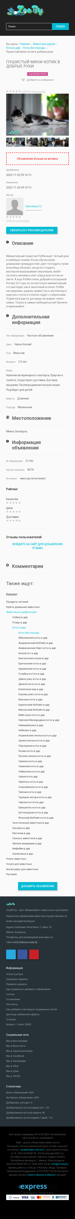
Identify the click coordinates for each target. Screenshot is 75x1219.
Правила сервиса (16, 984)
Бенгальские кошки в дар (33, 658)
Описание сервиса (17, 979)
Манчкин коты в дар (30, 699)
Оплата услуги (14, 974)
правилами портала (32, 1149)
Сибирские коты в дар (31, 771)
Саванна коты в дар (30, 761)
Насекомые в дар (22, 853)
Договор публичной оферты (23, 1014)
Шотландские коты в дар (33, 812)
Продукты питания (17, 601)
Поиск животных (16, 858)
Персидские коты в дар (32, 745)
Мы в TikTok (13, 1076)
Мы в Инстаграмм (16, 1040)
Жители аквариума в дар (27, 843)
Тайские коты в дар (30, 792)
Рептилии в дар (21, 833)
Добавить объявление (37, 886)
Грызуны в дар (21, 828)
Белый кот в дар (28, 653)
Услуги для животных (19, 864)
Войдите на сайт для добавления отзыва (37, 546)
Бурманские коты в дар (32, 668)
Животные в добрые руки (21, 612)
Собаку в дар (20, 617)
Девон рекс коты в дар (32, 679)
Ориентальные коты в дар (34, 740)
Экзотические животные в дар (30, 822)
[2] (22, 142)
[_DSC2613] (63, 142)
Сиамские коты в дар (31, 766)
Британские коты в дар (32, 663)
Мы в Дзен (12, 1071)
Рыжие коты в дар (29, 751)
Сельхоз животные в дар (27, 838)
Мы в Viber (12, 1066)
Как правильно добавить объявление (28, 989)
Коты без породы (28, 632)
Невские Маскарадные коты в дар (38, 720)
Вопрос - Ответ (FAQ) (18, 1024)
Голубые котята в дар (31, 673)
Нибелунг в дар (27, 730)
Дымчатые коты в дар (31, 684)
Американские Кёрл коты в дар (37, 648)
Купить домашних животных (23, 607)
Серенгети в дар (28, 776)
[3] (32, 142)
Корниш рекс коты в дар (33, 694)
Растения (11, 874)
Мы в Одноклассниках (19, 1050)
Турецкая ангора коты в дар (35, 797)
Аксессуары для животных (22, 869)
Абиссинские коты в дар (33, 637)
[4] (42, 142)
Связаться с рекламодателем (31, 230)
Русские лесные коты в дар (34, 756)
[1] (11, 142)
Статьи (10, 994)
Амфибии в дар (21, 848)
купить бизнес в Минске (42, 1174)
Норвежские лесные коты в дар (37, 735)
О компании (13, 999)
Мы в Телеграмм (16, 1061)
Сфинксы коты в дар (30, 781)
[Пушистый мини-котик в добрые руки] (37, 115)
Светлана (33, 206)
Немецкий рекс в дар (30, 725)
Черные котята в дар (31, 802)
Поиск (60, 26)
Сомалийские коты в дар (33, 787)
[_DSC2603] (53, 142)
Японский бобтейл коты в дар (36, 817)
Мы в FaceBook (15, 1056)
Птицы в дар (19, 622)
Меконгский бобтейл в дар (34, 709)
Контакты (12, 1004)
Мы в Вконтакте (15, 1045)
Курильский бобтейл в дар (34, 704)
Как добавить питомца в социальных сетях (31, 1009)
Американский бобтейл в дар (35, 643)
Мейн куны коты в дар (31, 715)
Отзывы (11, 1019)
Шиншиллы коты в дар (32, 807)
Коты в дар (19, 627)
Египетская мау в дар (30, 689)
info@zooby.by (59, 1163)
